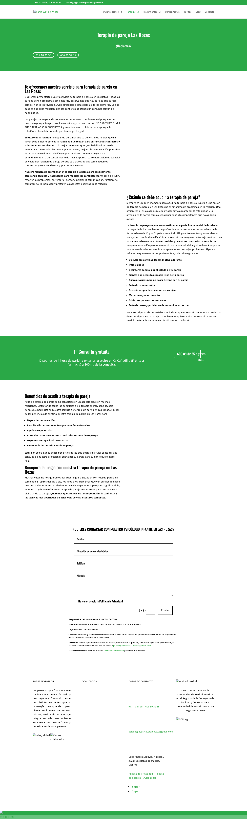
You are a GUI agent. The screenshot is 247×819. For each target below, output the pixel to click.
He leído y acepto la (100, 601)
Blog (198, 12)
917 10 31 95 (43, 55)
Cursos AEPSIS (172, 12)
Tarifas (187, 12)
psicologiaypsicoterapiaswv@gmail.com (132, 645)
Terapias (130, 12)
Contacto (209, 12)
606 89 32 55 (68, 55)
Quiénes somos (111, 12)
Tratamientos (150, 12)
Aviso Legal (149, 777)
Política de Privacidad (111, 601)
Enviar (165, 610)
